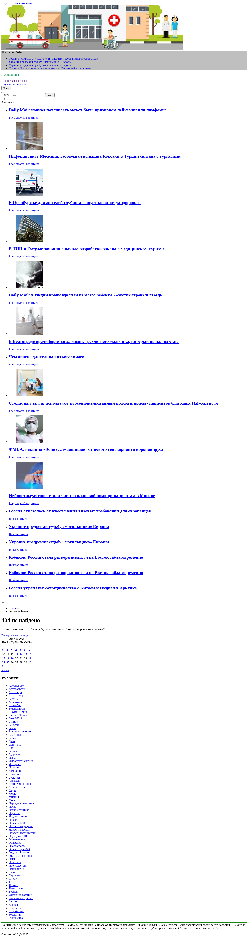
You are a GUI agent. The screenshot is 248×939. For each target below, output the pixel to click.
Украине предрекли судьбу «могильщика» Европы (40, 61)
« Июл (5, 670)
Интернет (15, 764)
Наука (12, 806)
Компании (15, 770)
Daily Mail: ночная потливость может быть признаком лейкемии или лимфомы (87, 110)
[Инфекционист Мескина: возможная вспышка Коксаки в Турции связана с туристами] (29, 148)
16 (29, 654)
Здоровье (14, 754)
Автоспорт (15, 692)
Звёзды (13, 751)
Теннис (13, 885)
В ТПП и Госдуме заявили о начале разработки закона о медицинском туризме (87, 248)
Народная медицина (21, 803)
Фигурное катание (20, 894)
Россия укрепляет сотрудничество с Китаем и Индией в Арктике (73, 588)
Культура (14, 777)
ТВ (11, 881)
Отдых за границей (21, 855)
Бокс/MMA (16, 718)
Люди (12, 790)
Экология (15, 914)
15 (25, 654)
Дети (12, 741)
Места (12, 793)
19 (12, 658)
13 (16, 654)
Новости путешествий (22, 832)
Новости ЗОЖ (17, 823)
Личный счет (17, 787)
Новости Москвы (19, 829)
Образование (17, 839)
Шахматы (15, 908)
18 (8, 658)
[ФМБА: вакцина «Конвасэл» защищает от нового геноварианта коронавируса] (29, 441)
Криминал (15, 774)
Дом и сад (15, 744)
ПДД (12, 859)
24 (3, 662)
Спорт (13, 878)
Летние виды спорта (21, 783)
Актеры (13, 698)
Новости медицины (21, 826)
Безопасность (17, 708)
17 (3, 658)
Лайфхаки (15, 780)
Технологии (16, 888)
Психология (16, 868)
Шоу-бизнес (16, 911)
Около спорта (17, 845)
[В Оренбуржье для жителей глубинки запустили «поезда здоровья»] (29, 194)
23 (29, 658)
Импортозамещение (21, 760)
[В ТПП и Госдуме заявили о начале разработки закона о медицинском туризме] (29, 241)
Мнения (14, 796)
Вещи (12, 728)
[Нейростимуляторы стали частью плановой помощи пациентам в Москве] (29, 487)
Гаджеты (14, 738)
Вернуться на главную (15, 635)
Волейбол (15, 734)
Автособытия (17, 688)
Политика (15, 862)
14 (21, 654)
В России (14, 724)
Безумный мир (18, 711)
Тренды (13, 891)
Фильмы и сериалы (21, 898)
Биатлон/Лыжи (18, 715)
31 (3, 666)
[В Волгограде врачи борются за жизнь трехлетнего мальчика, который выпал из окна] (29, 333)
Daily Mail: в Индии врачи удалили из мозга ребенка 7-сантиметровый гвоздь (85, 295)
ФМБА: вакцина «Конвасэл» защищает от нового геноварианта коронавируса (86, 449)
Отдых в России (19, 852)
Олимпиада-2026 (19, 849)
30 (29, 662)
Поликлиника (10, 74)
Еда (11, 747)
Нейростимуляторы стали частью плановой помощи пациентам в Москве (82, 495)
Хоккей (13, 904)
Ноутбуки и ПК (18, 836)
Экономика (16, 917)
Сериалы (14, 875)
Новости (14, 819)
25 (8, 662)
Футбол (13, 901)
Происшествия (18, 865)
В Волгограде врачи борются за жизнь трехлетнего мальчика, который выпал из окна (94, 341)
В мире (13, 721)
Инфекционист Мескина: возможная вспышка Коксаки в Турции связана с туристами (95, 156)
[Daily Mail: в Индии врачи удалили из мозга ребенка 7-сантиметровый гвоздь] (29, 287)
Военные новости (20, 731)
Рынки (13, 872)
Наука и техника (19, 809)
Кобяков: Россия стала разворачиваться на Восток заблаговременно (50, 68)
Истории (14, 767)
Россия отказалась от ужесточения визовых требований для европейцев (53, 58)
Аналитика (16, 702)
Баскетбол (15, 705)
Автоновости (17, 685)
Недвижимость (18, 816)
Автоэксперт (17, 695)
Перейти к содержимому (16, 3)
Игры (12, 757)
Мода (12, 800)
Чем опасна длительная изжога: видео (46, 356)
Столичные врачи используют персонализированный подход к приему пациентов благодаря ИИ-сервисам (113, 403)
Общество (15, 842)
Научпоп (14, 813)
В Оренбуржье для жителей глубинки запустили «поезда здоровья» (75, 202)
